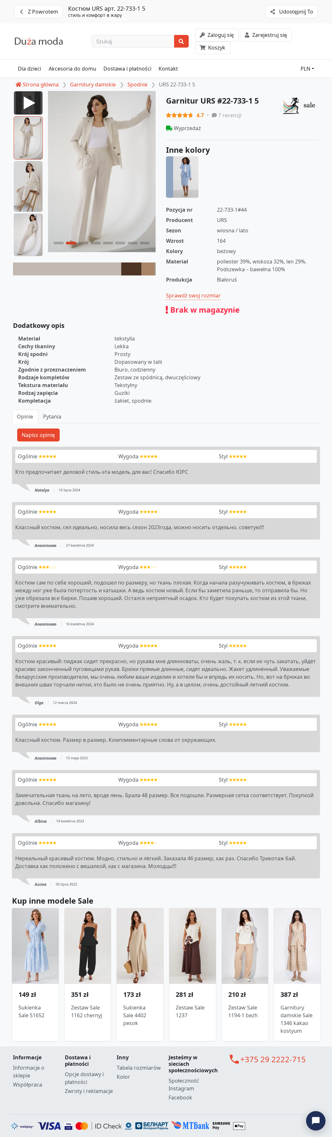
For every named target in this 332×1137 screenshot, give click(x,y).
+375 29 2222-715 (273, 1059)
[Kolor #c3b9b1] (67, 268)
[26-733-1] (182, 177)
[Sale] (301, 105)
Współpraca (27, 1084)
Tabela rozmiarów (139, 1067)
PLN (305, 68)
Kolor (123, 1076)
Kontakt (168, 68)
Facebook (180, 1097)
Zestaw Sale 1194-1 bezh (243, 1011)
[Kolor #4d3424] (131, 268)
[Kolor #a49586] (155, 268)
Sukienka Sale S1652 (31, 1011)
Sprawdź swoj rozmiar (193, 295)
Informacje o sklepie (28, 1071)
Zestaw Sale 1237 (190, 1011)
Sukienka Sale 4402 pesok (134, 1015)
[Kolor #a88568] (147, 268)
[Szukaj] (181, 41)
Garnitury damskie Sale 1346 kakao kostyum (296, 1019)
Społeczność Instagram (184, 1084)
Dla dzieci (29, 68)
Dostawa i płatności (127, 68)
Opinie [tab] (25, 416)
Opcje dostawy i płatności (84, 1078)
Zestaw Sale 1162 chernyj (86, 1011)
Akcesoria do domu (72, 68)
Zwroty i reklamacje (89, 1091)
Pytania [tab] (52, 416)
